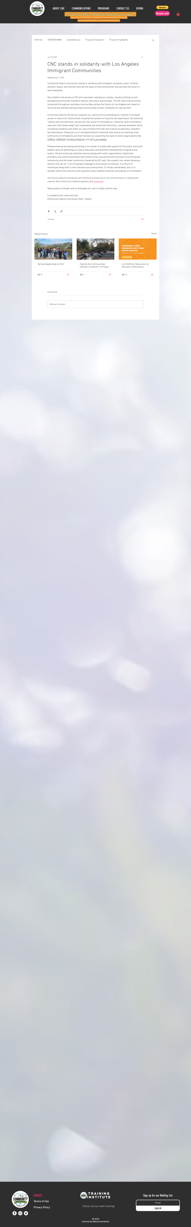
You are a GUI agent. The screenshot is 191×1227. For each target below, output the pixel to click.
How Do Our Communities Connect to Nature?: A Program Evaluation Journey (95, 265)
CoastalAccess (73, 40)
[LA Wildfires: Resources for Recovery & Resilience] (138, 249)
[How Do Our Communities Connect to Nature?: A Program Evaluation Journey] (95, 249)
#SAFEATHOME (55, 40)
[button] (141, 8)
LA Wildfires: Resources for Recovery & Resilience (135, 265)
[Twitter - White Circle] (26, 1213)
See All (154, 234)
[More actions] (142, 57)
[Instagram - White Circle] (20, 1213)
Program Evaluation (94, 40)
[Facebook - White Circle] (14, 1213)
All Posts (38, 40)
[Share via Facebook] (48, 211)
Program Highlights (118, 40)
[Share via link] (61, 211)
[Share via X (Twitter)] (55, 211)
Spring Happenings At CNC (51, 264)
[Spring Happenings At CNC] (53, 249)
